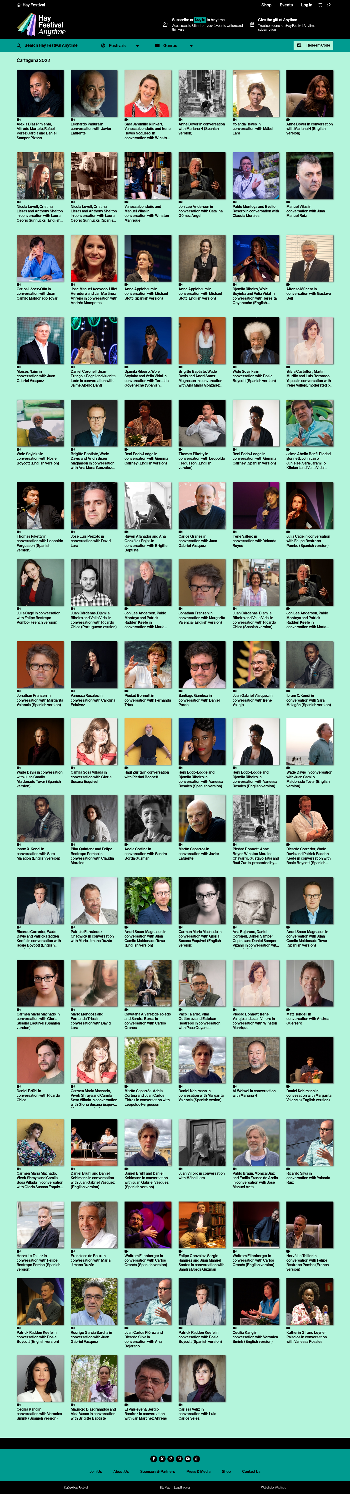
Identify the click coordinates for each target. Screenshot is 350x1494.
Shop (266, 5)
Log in (306, 5)
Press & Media (198, 1471)
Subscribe (180, 20)
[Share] (329, 5)
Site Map (165, 1487)
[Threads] (170, 1457)
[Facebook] (153, 1457)
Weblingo (280, 1487)
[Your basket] (320, 5)
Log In (200, 20)
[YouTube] (188, 1457)
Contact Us (251, 1471)
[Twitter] (162, 1457)
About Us (121, 1471)
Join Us (96, 1471)
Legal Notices (182, 1487)
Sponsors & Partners (157, 1471)
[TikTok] (196, 1457)
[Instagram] (179, 1457)
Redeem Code (318, 45)
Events (286, 5)
